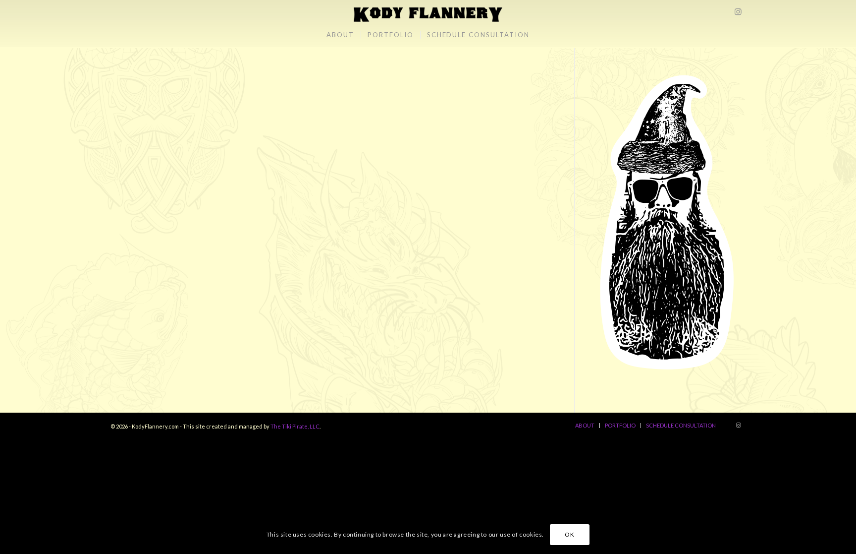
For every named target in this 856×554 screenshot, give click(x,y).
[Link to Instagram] (738, 11)
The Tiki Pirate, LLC (295, 426)
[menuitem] (340, 34)
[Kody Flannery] (428, 11)
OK (569, 534)
